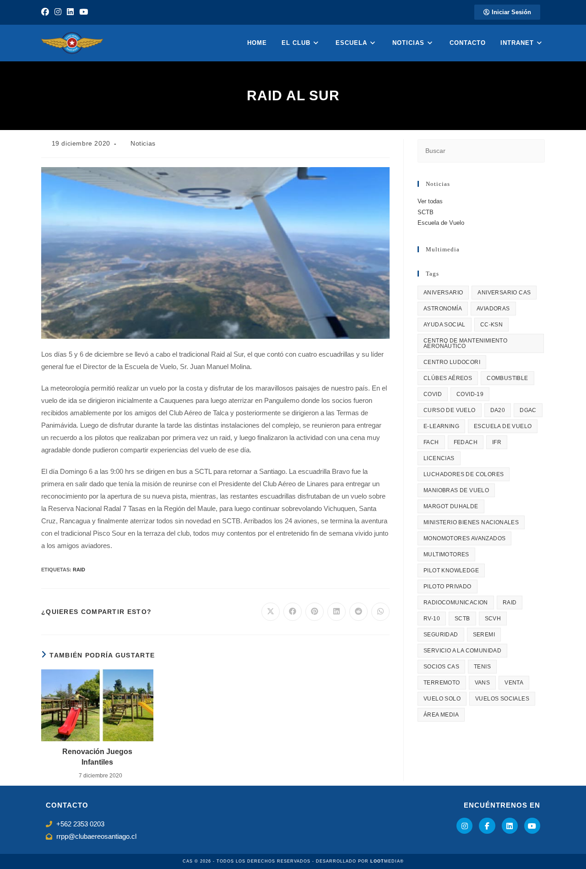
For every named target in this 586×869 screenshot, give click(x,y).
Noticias (143, 143)
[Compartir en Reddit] (358, 612)
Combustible (507, 378)
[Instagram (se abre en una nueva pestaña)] (58, 12)
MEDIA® (387, 861)
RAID (79, 569)
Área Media (441, 714)
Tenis (482, 666)
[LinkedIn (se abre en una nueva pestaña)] (70, 12)
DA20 (497, 410)
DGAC (528, 410)
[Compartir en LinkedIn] (336, 612)
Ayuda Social (444, 324)
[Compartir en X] (270, 612)
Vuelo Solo (442, 698)
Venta (514, 682)
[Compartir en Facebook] (292, 612)
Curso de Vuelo (449, 410)
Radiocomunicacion (455, 602)
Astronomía (442, 308)
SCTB (426, 212)
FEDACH (465, 442)
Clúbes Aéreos (447, 378)
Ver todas (430, 201)
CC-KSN (491, 324)
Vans (482, 682)
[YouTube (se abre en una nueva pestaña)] (83, 12)
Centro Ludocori (451, 362)
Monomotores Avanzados (464, 538)
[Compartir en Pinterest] (314, 612)
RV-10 (431, 618)
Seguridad (440, 634)
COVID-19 (469, 394)
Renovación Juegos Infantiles (97, 757)
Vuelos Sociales (502, 698)
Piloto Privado (447, 586)
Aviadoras (493, 308)
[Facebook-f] (487, 826)
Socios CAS (441, 666)
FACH (431, 442)
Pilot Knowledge (451, 570)
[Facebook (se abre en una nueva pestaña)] (46, 12)
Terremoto (441, 682)
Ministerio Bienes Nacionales (471, 522)
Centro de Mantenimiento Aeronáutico (465, 343)
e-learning (441, 426)
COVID (432, 394)
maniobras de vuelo (456, 490)
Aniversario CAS (504, 292)
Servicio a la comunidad (462, 650)
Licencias (439, 458)
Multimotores (446, 554)
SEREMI (484, 634)
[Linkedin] (510, 826)
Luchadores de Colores (463, 474)
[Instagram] (464, 826)
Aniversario (443, 292)
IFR (496, 442)
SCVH (493, 618)
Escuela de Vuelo (441, 222)
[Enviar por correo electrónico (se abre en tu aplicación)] (96, 12)
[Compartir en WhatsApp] (380, 612)
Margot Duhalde (450, 506)
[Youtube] (532, 826)
